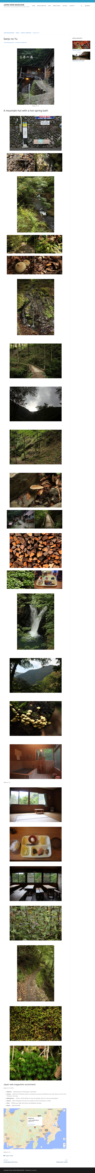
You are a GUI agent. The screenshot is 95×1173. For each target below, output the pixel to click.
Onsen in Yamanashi (21, 42)
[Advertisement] (47, 20)
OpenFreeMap (58, 1148)
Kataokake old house (78, 60)
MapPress (54, 1148)
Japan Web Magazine (9, 42)
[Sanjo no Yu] (36, 204)
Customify (34, 1170)
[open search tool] (81, 5)
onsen (11, 1155)
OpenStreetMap (63, 1148)
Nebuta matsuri (76, 50)
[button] (35, 1127)
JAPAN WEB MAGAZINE (14, 5)
